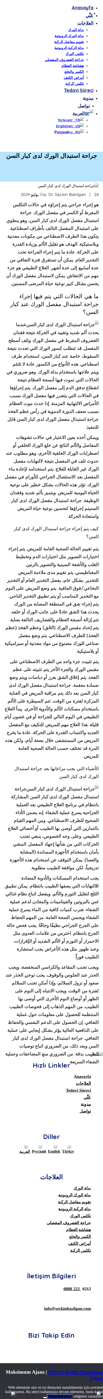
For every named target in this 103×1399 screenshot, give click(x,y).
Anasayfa (82, 8)
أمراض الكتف (74, 77)
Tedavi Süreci (78, 90)
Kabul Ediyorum (60, 1396)
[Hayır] (45, 1397)
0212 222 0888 (77, 1288)
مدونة (88, 98)
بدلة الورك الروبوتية (69, 35)
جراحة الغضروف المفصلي (64, 59)
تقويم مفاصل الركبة (69, 41)
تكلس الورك (75, 53)
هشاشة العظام (73, 65)
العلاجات (85, 23)
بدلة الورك (76, 29)
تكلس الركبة (74, 83)
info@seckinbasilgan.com (67, 1308)
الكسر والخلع (74, 71)
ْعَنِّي (89, 15)
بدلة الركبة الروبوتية (69, 47)
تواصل (84, 105)
